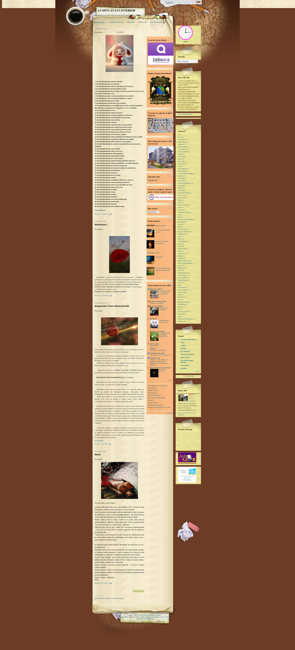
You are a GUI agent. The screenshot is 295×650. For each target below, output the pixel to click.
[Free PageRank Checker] (185, 114)
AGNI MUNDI (152, 388)
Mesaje (180, 265)
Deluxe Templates (140, 617)
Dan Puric (180, 188)
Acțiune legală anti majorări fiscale (164, 321)
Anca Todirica (182, 149)
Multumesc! (101, 224)
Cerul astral (181, 178)
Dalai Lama (181, 185)
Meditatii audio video (183, 261)
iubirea (180, 239)
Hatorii (180, 227)
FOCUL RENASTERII (154, 395)
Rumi (179, 309)
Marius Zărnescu (185, 357)
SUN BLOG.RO (185, 351)
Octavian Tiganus (182, 280)
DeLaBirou (183, 368)
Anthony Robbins (183, 152)
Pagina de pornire (99, 22)
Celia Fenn (181, 176)
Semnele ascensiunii (183, 311)
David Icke (181, 190)
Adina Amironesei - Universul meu (157, 385)
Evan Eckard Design (148, 619)
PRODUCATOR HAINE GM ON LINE (159, 407)
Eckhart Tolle (181, 198)
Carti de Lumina (155, 358)
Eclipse (180, 200)
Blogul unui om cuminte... (157, 331)
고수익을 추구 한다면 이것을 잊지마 (160, 355)
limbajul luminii (182, 248)
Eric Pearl (180, 210)
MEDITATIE (131, 22)
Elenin (179, 202)
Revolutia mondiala (183, 302)
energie (180, 207)
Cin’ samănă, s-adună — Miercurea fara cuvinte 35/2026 (165, 292)
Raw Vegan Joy (154, 344)
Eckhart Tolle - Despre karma (158, 350)
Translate (189, 64)
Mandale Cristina (152, 402)
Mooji (179, 270)
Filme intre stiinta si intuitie (185, 219)
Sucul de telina (154, 345)
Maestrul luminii (158, 257)
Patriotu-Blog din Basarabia (155, 405)
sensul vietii (181, 314)
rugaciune (180, 307)
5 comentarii (104, 444)
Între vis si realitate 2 (156, 289)
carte (179, 166)
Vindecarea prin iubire (160, 225)
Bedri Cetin (181, 161)
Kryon (179, 246)
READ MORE (99, 441)
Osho (179, 282)
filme (179, 217)
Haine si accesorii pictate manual (156, 398)
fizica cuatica (181, 222)
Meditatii (180, 258)
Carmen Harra (182, 164)
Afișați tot (197, 371)
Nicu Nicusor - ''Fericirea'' (163, 370)
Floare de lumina (152, 393)
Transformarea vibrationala (185, 319)
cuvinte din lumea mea (184, 183)
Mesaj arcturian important (185, 263)
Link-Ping (183, 348)
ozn (179, 285)
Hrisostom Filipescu (183, 231)
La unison (150, 400)
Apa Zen (180, 154)
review (180, 299)
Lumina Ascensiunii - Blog (158, 301)
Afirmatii (180, 144)
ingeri (179, 236)
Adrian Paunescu (182, 142)
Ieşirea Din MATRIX (156, 306)
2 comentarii (104, 295)
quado (179, 294)
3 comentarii (104, 214)
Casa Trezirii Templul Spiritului (186, 361)
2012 (179, 137)
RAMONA (181, 297)
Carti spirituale (182, 168)
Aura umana (181, 156)
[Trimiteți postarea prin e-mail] (110, 214)
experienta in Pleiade (183, 212)
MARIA (193, 394)
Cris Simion (181, 181)
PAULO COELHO (183, 290)
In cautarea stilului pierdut (188, 339)
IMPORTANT (182, 234)
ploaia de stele (182, 292)
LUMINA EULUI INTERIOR (141, 615)
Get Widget (169, 413)
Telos (179, 316)
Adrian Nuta (181, 139)
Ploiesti (185, 42)
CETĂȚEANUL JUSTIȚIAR (163, 308)
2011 (179, 135)
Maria (97, 454)
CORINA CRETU (153, 390)
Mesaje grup (181, 268)
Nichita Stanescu (182, 273)
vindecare (180, 321)
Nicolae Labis (181, 275)
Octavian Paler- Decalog (152, 252)
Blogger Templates (124, 617)
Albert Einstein (182, 147)
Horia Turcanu (182, 229)
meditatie (180, 256)
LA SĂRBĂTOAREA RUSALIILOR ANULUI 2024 (165, 334)
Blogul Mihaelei (100, 210)
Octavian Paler (182, 278)
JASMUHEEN (182, 241)
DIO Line (153, 348)
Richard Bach (181, 304)
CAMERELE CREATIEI (116, 22)
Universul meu (184, 365)
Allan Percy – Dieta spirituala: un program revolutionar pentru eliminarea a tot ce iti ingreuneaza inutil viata (159, 362)
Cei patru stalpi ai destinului (185, 173)
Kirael (179, 244)
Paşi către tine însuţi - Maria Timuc (160, 368)
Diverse (180, 195)
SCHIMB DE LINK (156, 22)
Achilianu (183, 345)
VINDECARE (142, 22)
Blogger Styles (150, 617)
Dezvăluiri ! (153, 319)
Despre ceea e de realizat (156, 303)
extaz (179, 215)
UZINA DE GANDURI (187, 354)
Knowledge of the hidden (157, 353)
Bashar (180, 159)
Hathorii (180, 224)
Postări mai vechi (138, 591)
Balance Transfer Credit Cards (163, 617)
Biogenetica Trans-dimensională (112, 306)
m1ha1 (182, 342)
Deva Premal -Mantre (184, 193)
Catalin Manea (182, 171)
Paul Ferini (181, 287)
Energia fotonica (182, 205)
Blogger (192, 376)
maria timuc (181, 253)
